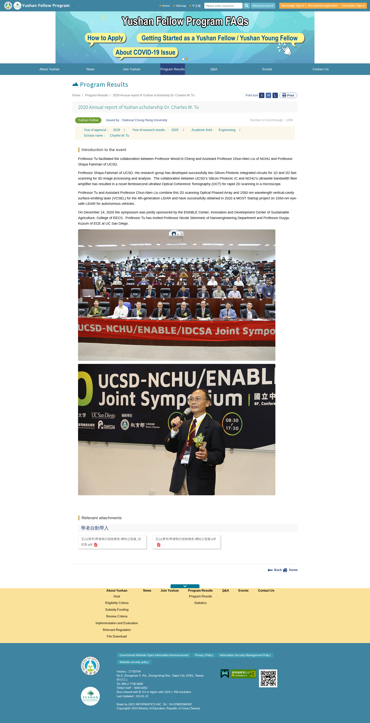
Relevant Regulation (117, 629)
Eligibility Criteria (117, 603)
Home (166, 5)
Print (290, 95)
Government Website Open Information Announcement (153, 655)
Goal (117, 596)
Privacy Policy (204, 655)
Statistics (200, 603)
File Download (117, 636)
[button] (28, 37)
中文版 (196, 5)
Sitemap (181, 5)
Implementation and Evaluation (117, 623)
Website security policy (134, 662)
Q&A (213, 69)
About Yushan (49, 69)
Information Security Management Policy (245, 655)
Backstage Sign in (292, 5)
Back (278, 570)
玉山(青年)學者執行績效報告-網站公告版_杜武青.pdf (111, 541)
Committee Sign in (353, 5)
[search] (246, 6)
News (90, 69)
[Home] (36, 6)
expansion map (185, 586)
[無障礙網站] (239, 671)
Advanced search (263, 5)
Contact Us (321, 69)
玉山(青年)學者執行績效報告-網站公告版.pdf (185, 539)
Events (267, 69)
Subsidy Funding (117, 609)
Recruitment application (323, 5)
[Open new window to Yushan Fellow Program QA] (185, 37)
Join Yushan (131, 69)
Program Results (173, 69)
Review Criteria (116, 616)
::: (73, 5)
